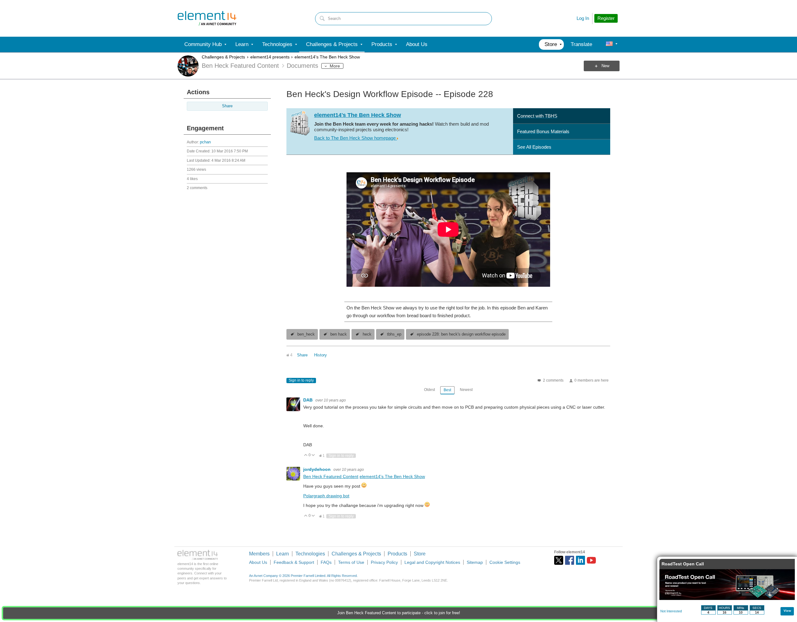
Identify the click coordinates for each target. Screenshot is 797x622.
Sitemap (475, 562)
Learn (282, 553)
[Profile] (609, 44)
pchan (205, 142)
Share (227, 106)
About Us (258, 562)
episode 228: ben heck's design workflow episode (461, 334)
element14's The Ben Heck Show (327, 56)
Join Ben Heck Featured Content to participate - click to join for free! (398, 613)
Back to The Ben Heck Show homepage (355, 138)
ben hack (338, 334)
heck (367, 334)
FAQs (326, 562)
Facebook (569, 560)
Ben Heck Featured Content (330, 476)
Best (447, 390)
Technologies (310, 553)
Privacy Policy (384, 562)
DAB (308, 399)
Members (259, 553)
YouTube (591, 560)
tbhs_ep (394, 334)
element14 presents (270, 56)
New (605, 66)
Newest (466, 390)
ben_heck (306, 334)
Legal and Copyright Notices (432, 562)
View (787, 610)
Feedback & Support (294, 562)
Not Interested (671, 611)
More (335, 65)
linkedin (580, 560)
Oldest (429, 390)
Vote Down (313, 455)
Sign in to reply (301, 380)
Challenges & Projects (223, 56)
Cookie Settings (504, 562)
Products (397, 553)
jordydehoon (317, 469)
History (320, 355)
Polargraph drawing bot (326, 495)
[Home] (207, 18)
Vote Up (306, 455)
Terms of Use (351, 562)
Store (420, 553)
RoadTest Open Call (683, 563)
